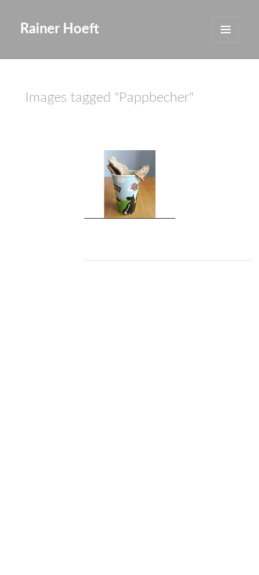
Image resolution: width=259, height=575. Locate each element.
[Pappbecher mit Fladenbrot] (129, 184)
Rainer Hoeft (59, 29)
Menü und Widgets (225, 29)
